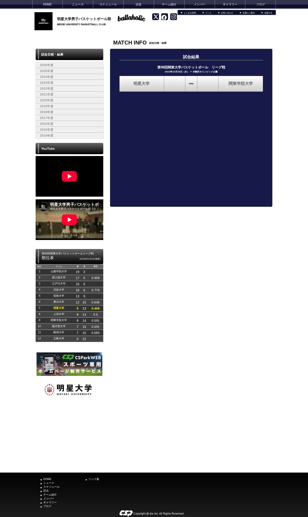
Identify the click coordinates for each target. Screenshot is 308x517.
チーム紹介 (169, 4)
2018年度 (46, 112)
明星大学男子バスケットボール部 (84, 18)
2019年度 (46, 106)
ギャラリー (230, 4)
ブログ (260, 4)
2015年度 (46, 129)
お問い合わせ (227, 13)
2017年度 (46, 118)
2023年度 (46, 82)
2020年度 (46, 100)
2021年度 (46, 94)
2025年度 (46, 71)
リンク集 (93, 479)
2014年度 (46, 135)
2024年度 (46, 77)
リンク (208, 13)
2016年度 (46, 124)
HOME (47, 4)
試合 (139, 4)
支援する (268, 13)
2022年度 (46, 88)
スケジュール (108, 4)
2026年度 (46, 65)
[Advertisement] (69, 436)
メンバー (199, 4)
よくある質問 (190, 13)
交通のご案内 (249, 13)
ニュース (78, 4)
